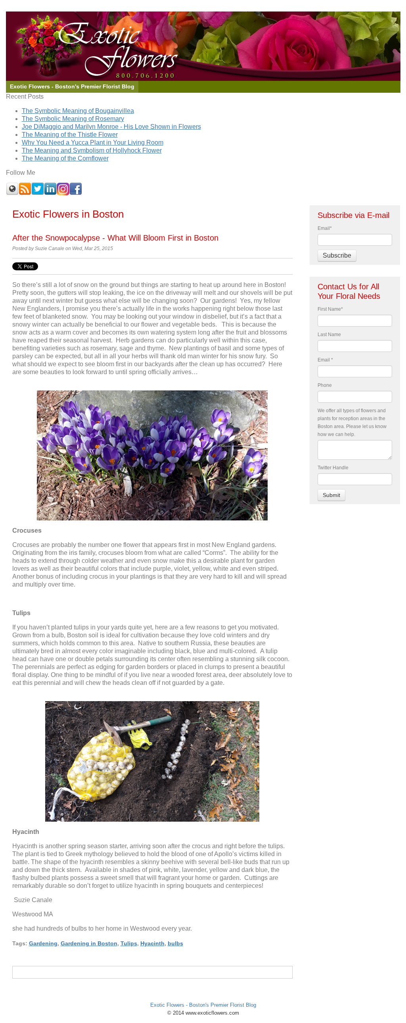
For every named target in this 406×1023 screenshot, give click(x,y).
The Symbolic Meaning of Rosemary (73, 118)
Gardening (43, 943)
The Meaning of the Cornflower (65, 158)
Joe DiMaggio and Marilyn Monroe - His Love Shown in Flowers (111, 126)
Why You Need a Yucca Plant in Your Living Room (92, 142)
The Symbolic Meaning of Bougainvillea (78, 110)
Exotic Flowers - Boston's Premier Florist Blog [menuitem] (72, 87)
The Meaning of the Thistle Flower (70, 134)
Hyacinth (152, 943)
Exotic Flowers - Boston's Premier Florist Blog (203, 1005)
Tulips (129, 943)
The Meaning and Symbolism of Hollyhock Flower (92, 150)
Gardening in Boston (89, 943)
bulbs (175, 943)
